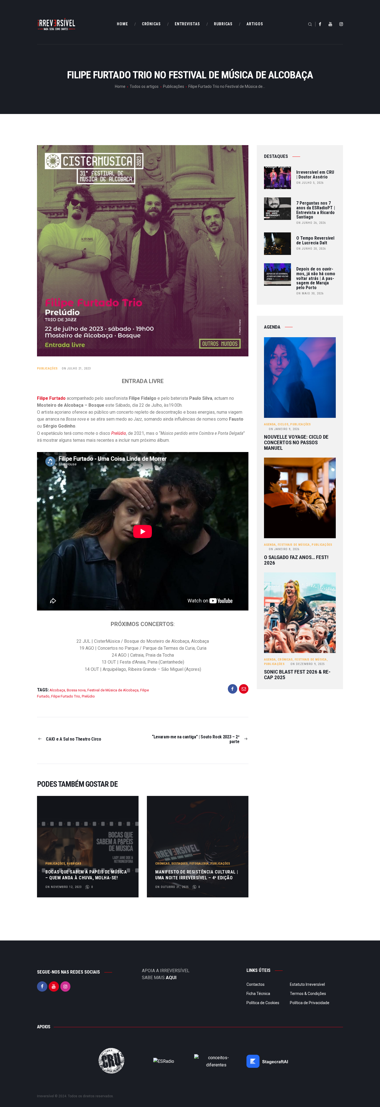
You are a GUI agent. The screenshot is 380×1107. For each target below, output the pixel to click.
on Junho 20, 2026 (311, 248)
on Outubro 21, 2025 (172, 887)
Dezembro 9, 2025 (307, 664)
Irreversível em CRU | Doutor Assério (315, 175)
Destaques (179, 863)
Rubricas (74, 863)
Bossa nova (76, 690)
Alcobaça (57, 690)
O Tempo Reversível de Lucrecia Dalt (315, 240)
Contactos (255, 984)
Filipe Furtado (51, 398)
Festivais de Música (294, 545)
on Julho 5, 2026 (310, 183)
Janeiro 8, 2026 (284, 549)
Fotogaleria (199, 863)
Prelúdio (118, 433)
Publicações (173, 86)
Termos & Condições (308, 993)
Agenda (270, 424)
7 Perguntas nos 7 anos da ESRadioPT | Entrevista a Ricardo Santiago (315, 210)
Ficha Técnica (258, 993)
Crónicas (162, 863)
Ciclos (283, 424)
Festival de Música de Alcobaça (113, 690)
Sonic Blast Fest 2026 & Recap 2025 (297, 674)
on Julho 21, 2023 (76, 368)
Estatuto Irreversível (307, 984)
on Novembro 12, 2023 (63, 887)
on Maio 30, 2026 (310, 293)
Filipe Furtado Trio (65, 696)
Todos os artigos (144, 86)
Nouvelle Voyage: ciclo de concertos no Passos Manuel (296, 442)
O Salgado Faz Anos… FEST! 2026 (296, 560)
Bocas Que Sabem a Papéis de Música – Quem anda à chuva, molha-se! (86, 874)
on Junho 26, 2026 (311, 223)
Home (120, 86)
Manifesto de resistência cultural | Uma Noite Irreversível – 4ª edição (196, 874)
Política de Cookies (262, 1003)
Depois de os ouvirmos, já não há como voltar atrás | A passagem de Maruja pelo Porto (315, 278)
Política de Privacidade (309, 1003)
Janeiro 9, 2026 (284, 429)
